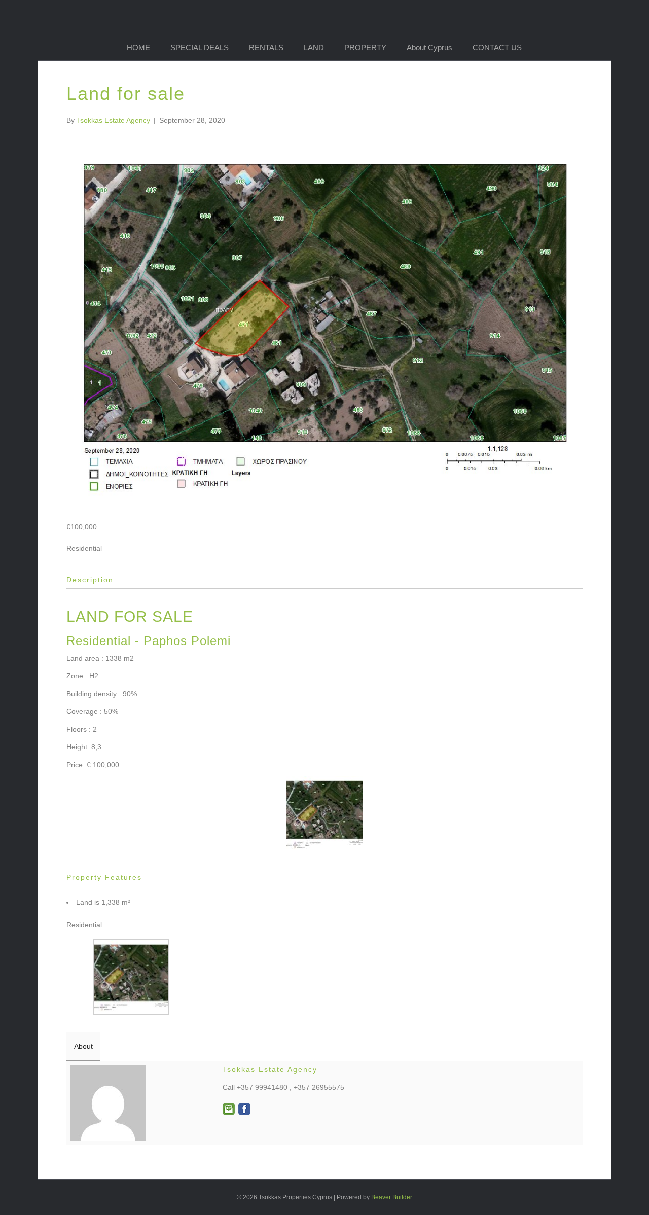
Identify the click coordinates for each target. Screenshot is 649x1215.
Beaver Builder (391, 1197)
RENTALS (266, 47)
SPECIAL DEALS (199, 47)
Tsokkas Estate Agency (270, 1069)
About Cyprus (429, 47)
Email (229, 1109)
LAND (314, 47)
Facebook (244, 1109)
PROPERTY (365, 47)
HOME (138, 47)
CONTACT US (497, 47)
